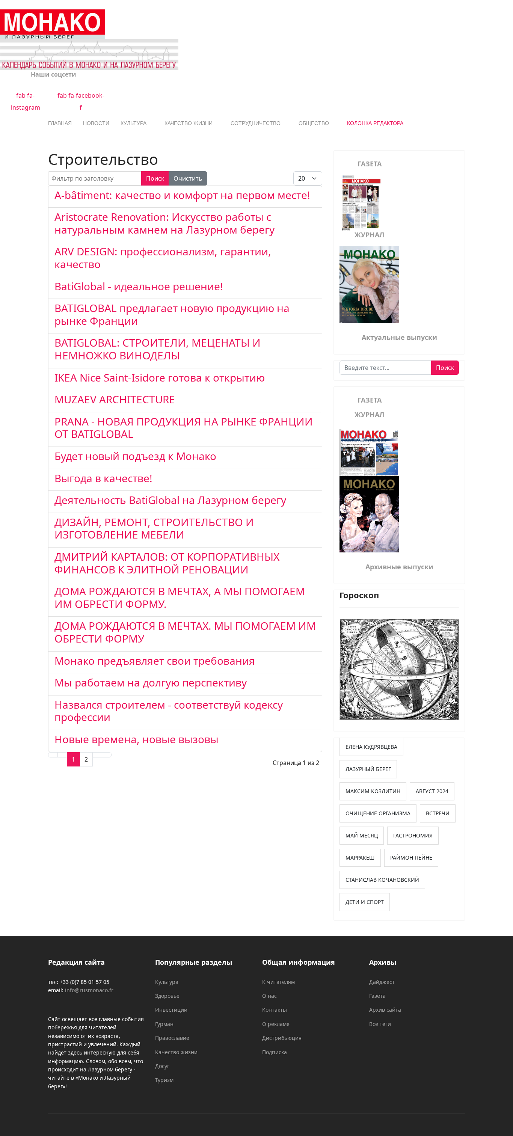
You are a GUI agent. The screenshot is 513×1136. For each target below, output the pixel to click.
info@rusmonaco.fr (89, 990)
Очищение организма (378, 813)
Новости (96, 123)
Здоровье (167, 995)
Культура (133, 123)
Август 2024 (432, 791)
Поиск (155, 178)
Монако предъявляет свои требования (154, 660)
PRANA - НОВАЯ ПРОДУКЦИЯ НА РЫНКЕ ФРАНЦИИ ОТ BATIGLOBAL (183, 427)
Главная (60, 123)
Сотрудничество (256, 123)
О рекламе (276, 1023)
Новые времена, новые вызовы (136, 739)
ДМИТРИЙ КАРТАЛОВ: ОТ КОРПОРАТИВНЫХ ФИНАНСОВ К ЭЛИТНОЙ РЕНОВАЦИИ (166, 562)
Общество (314, 123)
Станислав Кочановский (382, 879)
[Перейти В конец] (107, 754)
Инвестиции (171, 1009)
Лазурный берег (368, 768)
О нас (269, 995)
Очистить (188, 178)
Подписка (274, 1052)
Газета (377, 995)
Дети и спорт (365, 901)
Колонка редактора (375, 123)
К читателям (278, 981)
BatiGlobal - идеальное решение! (138, 286)
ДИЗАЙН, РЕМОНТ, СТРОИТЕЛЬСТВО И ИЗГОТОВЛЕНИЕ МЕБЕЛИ (154, 528)
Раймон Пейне (411, 857)
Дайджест (382, 981)
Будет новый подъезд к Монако (135, 456)
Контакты (274, 1009)
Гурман (164, 1023)
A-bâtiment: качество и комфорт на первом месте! (182, 195)
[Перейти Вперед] (97, 754)
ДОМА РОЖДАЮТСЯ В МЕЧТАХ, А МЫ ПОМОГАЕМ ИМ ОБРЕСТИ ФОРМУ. (179, 597)
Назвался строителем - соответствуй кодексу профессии (168, 710)
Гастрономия (413, 835)
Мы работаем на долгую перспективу (150, 682)
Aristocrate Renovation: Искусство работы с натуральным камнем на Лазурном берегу (164, 223)
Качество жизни (188, 123)
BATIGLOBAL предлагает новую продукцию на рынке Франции (172, 314)
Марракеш (360, 857)
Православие (172, 1037)
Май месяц (362, 835)
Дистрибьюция (282, 1037)
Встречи (438, 813)
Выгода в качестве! (103, 478)
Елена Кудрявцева (371, 746)
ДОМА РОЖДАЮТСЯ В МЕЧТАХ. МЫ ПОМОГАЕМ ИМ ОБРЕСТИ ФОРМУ (185, 632)
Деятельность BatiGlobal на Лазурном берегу (170, 500)
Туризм (164, 1079)
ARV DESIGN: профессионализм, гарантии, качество (162, 257)
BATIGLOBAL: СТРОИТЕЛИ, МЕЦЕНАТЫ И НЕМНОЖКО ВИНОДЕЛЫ (157, 348)
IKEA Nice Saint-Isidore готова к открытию (159, 377)
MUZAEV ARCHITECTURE (114, 399)
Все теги (380, 1023)
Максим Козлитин (373, 791)
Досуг (162, 1066)
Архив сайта (385, 1009)
